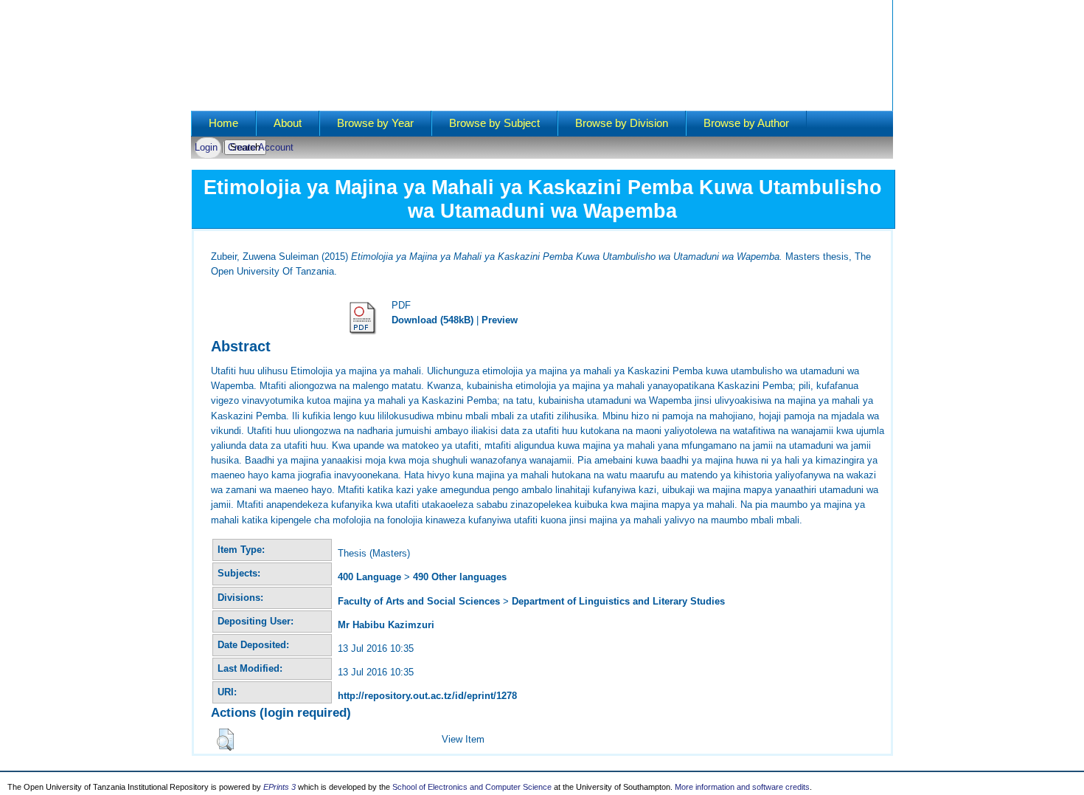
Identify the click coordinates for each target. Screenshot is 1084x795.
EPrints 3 (279, 786)
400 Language (369, 576)
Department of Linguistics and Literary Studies (618, 601)
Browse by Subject (494, 123)
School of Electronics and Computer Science (472, 786)
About (288, 123)
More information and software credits (742, 786)
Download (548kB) (432, 320)
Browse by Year (375, 123)
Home (223, 123)
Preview (500, 320)
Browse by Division (621, 123)
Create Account (260, 147)
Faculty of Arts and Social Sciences (419, 601)
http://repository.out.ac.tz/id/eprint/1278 (427, 695)
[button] (225, 740)
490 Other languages (460, 576)
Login (206, 147)
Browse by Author (746, 123)
